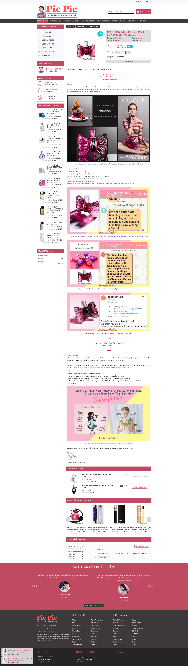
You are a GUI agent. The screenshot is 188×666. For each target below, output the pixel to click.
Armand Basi (76, 631)
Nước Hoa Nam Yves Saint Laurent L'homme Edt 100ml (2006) (54, 194)
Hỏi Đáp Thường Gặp (44, 659)
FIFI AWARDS (132, 21)
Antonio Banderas (118, 625)
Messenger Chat (53, 71)
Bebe (73, 634)
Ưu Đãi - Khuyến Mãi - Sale (84, 659)
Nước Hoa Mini (103, 21)
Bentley (115, 631)
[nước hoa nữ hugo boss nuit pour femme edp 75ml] (119, 514)
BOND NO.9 (75, 636)
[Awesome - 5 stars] (78, 549)
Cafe (133, 636)
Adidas (74, 620)
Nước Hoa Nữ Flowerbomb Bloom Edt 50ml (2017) (96, 476)
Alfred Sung (95, 623)
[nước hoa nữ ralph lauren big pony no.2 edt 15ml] (42, 181)
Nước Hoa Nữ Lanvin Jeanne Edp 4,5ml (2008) (54, 125)
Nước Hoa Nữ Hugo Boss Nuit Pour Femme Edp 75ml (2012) (119, 528)
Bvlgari (74, 642)
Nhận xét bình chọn (142, 546)
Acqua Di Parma (118, 620)
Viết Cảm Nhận (98, 605)
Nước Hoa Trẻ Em (87, 21)
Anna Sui (75, 628)
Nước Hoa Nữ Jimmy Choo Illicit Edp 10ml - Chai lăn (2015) (140, 528)
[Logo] (57, 11)
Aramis (134, 625)
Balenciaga (94, 631)
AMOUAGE (94, 625)
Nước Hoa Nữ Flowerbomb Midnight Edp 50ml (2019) (97, 486)
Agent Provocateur (97, 620)
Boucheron (94, 636)
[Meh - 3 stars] (74, 549)
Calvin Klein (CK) (118, 639)
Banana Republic (137, 628)
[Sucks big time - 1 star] (69, 549)
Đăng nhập (139, 1)
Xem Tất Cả (88, 605)
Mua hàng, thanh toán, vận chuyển (86, 657)
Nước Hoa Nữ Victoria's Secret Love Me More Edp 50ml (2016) (76, 528)
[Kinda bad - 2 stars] (71, 549)
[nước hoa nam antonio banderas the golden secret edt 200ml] (42, 210)
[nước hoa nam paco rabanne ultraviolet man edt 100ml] (98, 514)
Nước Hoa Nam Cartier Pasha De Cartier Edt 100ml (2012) (18, 651)
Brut (114, 634)
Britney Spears (76, 639)
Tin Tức (143, 21)
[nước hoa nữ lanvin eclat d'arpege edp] (42, 155)
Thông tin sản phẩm (91, 70)
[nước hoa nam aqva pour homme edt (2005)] (42, 113)
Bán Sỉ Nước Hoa (82, 662)
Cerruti (115, 645)
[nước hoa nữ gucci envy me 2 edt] (42, 237)
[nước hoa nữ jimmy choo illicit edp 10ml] (140, 514)
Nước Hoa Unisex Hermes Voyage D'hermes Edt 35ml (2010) (18, 659)
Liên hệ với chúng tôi (43, 662)
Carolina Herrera (77, 645)
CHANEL (134, 645)
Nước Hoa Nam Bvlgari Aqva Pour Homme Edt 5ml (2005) (55, 111)
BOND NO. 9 (135, 631)
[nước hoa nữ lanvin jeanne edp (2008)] (42, 126)
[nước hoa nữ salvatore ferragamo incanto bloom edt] (42, 139)
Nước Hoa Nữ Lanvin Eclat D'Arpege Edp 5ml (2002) (54, 153)
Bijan (92, 634)
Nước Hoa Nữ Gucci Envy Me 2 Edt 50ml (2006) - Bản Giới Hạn (53, 235)
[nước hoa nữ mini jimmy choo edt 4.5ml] (42, 168)
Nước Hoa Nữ (42, 21)
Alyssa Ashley (76, 625)
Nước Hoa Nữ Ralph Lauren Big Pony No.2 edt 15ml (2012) (54, 180)
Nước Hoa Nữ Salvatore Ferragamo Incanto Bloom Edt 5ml (55, 139)
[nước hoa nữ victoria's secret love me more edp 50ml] (76, 514)
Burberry (93, 639)
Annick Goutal (95, 628)
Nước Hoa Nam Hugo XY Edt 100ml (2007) (55, 223)
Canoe (134, 639)
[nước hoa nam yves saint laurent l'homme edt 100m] (42, 195)
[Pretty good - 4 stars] (76, 549)
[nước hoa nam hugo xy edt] (42, 225)
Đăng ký (147, 1)
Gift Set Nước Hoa (118, 21)
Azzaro (115, 628)
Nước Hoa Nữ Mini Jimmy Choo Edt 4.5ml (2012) (54, 167)
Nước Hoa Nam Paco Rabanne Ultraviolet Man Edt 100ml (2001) (98, 528)
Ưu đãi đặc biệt (106, 70)
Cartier (93, 645)
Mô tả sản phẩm (73, 70)
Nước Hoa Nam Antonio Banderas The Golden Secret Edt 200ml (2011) (55, 210)
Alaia (73, 623)
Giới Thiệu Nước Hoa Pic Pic (45, 657)
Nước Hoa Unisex (71, 21)
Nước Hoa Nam (56, 21)
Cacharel (94, 642)
